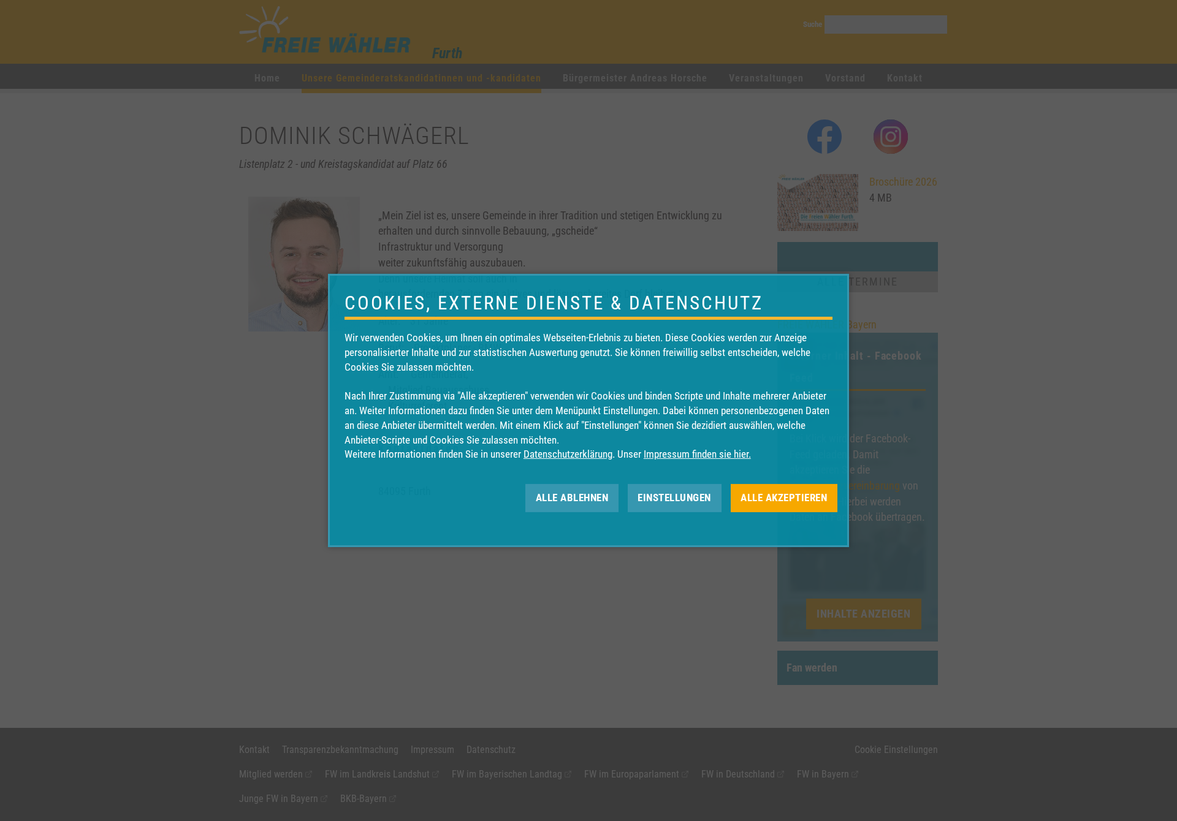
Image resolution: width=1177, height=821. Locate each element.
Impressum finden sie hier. (697, 454)
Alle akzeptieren (784, 497)
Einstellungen (674, 497)
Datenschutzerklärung (568, 454)
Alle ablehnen (572, 497)
